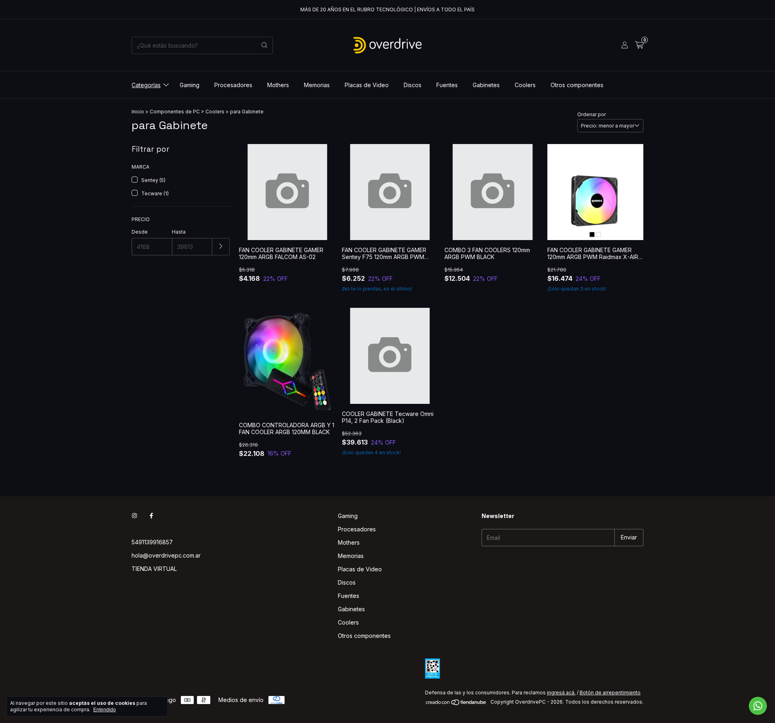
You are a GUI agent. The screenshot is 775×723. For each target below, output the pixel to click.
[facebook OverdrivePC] (151, 515)
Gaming (189, 84)
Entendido (104, 710)
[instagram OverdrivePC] (134, 515)
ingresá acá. (561, 693)
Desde (140, 232)
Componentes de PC (175, 112)
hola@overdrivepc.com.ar (166, 555)
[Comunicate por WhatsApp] (758, 706)
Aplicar (221, 246)
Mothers (278, 84)
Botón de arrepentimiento (610, 693)
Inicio (138, 112)
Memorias (317, 84)
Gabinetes (486, 84)
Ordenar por (591, 114)
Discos (412, 84)
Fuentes (447, 84)
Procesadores (233, 84)
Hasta (179, 232)
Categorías (146, 84)
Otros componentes (577, 84)
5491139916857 (152, 542)
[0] (639, 45)
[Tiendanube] (456, 704)
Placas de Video (367, 84)
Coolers (525, 84)
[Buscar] (264, 45)
